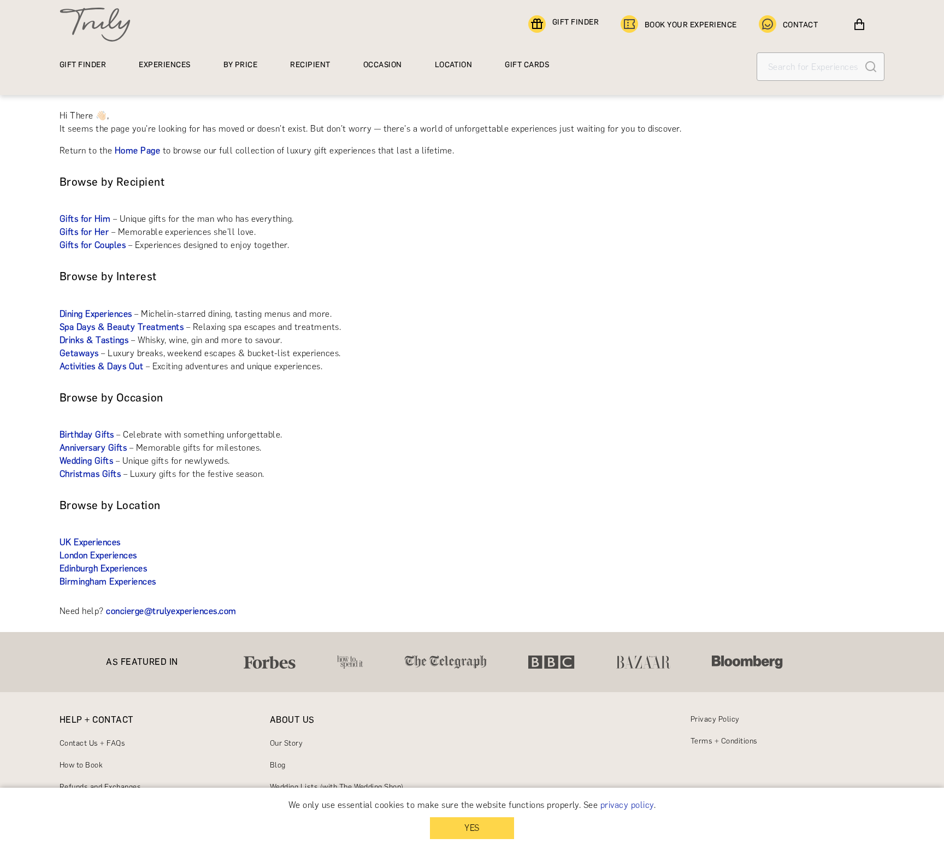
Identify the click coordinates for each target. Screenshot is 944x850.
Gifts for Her (84, 232)
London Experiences (98, 555)
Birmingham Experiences (108, 581)
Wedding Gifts (86, 461)
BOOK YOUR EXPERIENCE (691, 24)
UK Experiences (90, 542)
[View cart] (859, 24)
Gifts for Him (85, 219)
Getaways (79, 353)
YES (471, 828)
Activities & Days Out (101, 366)
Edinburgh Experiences (103, 568)
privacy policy (627, 805)
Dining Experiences (96, 314)
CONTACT (800, 24)
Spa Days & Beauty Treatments (122, 327)
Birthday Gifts (87, 434)
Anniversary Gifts (93, 447)
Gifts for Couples (93, 245)
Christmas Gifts (90, 474)
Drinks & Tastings (94, 340)
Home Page (137, 150)
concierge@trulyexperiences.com (171, 611)
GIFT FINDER (575, 22)
